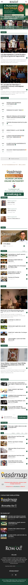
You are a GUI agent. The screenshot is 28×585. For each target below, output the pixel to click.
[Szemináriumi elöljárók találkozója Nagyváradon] (4, 261)
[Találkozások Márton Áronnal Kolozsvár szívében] (4, 450)
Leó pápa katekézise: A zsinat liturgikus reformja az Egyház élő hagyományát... (13, 55)
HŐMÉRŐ (3, 286)
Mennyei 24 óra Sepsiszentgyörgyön (12, 311)
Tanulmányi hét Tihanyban (13, 277)
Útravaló (3, 227)
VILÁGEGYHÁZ (4, 379)
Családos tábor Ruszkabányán (16, 150)
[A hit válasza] (14, 237)
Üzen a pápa (4, 422)
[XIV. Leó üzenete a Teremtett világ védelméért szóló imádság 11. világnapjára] (4, 408)
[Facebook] (12, 575)
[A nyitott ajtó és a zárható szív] (4, 321)
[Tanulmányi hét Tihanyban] (4, 279)
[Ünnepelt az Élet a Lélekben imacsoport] (4, 530)
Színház (18, 433)
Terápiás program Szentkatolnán (17, 122)
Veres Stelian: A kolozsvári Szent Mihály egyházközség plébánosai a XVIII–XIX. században (13, 364)
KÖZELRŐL (3, 251)
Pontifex (2, 25)
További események (15, 158)
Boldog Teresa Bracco (14, 218)
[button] (26, 2)
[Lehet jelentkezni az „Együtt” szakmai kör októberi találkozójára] (14, 13)
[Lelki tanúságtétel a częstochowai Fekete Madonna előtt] (3, 340)
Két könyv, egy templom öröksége (15, 441)
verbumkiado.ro (16, 486)
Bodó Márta (3, 368)
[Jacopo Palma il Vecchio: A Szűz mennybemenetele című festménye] (4, 463)
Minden (13, 433)
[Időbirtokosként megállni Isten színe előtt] (4, 327)
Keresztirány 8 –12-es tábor (15, 130)
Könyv (26, 433)
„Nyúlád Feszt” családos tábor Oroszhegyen (17, 332)
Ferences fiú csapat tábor (14, 110)
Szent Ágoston (12, 210)
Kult (2, 433)
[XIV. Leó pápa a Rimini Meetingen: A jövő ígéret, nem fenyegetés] (4, 402)
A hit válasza (6, 244)
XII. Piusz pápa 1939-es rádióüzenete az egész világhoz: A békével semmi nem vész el (17, 384)
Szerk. (2, 57)
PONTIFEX (3, 32)
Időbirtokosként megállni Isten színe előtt (16, 326)
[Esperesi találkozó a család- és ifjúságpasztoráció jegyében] (4, 273)
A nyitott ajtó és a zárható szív (14, 319)
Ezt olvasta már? (5, 513)
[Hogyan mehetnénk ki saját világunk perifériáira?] (4, 391)
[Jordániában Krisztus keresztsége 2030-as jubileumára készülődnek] (4, 396)
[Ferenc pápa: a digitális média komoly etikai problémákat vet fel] (4, 427)
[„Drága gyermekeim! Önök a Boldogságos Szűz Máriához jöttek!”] (4, 267)
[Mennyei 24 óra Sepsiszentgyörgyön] (14, 299)
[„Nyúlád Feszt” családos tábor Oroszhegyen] (4, 334)
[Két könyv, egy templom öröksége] (4, 443)
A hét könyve (4, 345)
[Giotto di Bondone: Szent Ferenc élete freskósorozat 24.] (4, 437)
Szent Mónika (11, 202)
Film (22, 433)
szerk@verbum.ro (19, 566)
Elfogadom (14, 583)
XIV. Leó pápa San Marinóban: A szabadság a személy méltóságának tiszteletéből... (12, 86)
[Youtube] (15, 575)
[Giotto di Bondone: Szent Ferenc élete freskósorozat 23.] (4, 457)
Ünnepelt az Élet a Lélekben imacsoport (16, 528)
